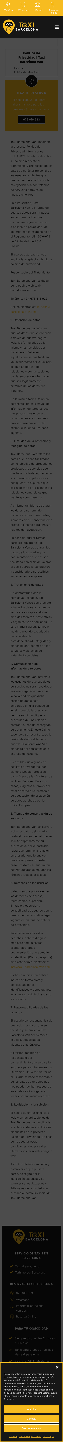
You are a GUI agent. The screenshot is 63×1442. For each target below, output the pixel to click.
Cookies (13, 1436)
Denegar (31, 1418)
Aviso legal (48, 1436)
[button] (57, 1367)
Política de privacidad (30, 1436)
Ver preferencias (31, 1428)
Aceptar (31, 1409)
